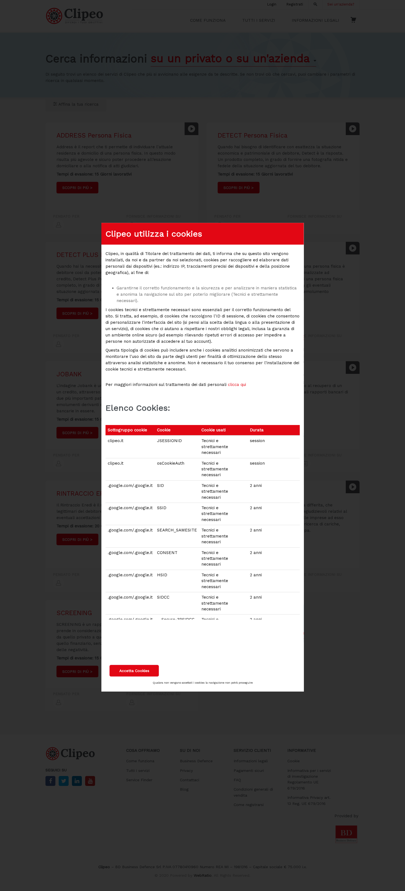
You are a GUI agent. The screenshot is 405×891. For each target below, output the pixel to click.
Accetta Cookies (134, 670)
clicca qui (237, 384)
